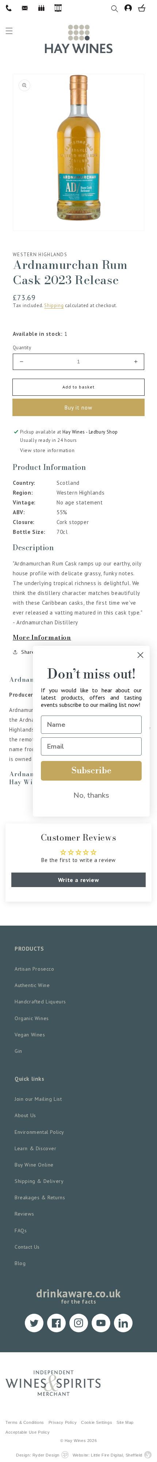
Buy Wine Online (34, 1164)
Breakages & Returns (40, 1197)
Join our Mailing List (38, 1099)
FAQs (21, 1230)
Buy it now (78, 407)
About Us (25, 1115)
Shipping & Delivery (39, 1181)
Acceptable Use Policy (27, 1432)
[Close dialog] (140, 655)
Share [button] (28, 652)
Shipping (54, 305)
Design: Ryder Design (38, 1455)
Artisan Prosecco (34, 969)
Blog (20, 1263)
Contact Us (27, 1247)
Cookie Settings (96, 1422)
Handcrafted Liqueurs (40, 1001)
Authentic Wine (32, 985)
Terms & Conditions (24, 1422)
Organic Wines (32, 1018)
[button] (118, 8)
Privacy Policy (63, 1422)
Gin (18, 1051)
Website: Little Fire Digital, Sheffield (107, 1455)
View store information (47, 450)
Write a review (78, 879)
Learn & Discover (36, 1148)
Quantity (22, 348)
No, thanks (91, 795)
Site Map (125, 1422)
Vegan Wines (30, 1034)
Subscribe (91, 770)
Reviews (24, 1214)
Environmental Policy (39, 1132)
